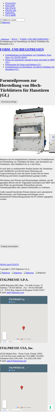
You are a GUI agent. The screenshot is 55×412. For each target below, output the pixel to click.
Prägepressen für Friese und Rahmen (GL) (23, 64)
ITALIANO (10, 3)
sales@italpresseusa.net (16, 361)
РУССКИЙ (10, 15)
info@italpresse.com (15, 292)
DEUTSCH (10, 8)
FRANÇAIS (10, 10)
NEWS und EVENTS (9, 264)
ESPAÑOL (10, 13)
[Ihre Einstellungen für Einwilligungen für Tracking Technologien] (50, 407)
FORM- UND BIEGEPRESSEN (22, 49)
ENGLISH (10, 6)
